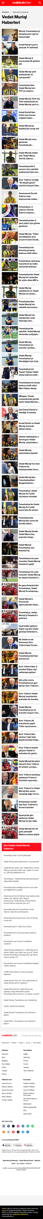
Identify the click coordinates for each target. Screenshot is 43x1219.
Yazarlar (26, 1067)
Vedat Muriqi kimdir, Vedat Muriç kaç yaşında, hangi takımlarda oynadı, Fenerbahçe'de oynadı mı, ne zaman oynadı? (21, 991)
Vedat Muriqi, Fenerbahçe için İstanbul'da (20, 1000)
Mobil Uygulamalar (30, 1107)
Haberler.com (7, 1079)
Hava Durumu (7, 1083)
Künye (28, 1043)
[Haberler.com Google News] (4, 1126)
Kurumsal (27, 1079)
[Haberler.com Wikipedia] (8, 1132)
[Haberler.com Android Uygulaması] (17, 1145)
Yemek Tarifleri (7, 1100)
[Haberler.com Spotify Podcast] (32, 1126)
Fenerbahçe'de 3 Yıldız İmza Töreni (18, 926)
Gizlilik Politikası (29, 1087)
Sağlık (25, 1054)
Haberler (5, 1050)
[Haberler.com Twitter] (13, 1126)
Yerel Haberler (28, 1071)
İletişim (21, 1043)
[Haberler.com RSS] (4, 1132)
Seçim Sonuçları (7, 1090)
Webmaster (27, 1104)
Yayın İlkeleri (37, 1043)
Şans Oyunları (7, 1093)
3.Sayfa (4, 1071)
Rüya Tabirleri (7, 1097)
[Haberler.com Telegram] (23, 1132)
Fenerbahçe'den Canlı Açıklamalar (17, 855)
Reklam (14, 1043)
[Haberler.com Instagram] (18, 1126)
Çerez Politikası (28, 1090)
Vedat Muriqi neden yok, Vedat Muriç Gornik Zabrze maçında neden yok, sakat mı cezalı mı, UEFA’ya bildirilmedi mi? (21, 870)
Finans (25, 1061)
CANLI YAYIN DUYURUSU (14, 1006)
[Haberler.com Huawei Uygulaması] (28, 1145)
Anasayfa (5, 12)
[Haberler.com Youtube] (13, 1132)
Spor (3, 1057)
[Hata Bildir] (22, 1168)
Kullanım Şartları (29, 1083)
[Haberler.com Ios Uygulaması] (7, 1145)
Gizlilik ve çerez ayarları (10, 1168)
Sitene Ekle (27, 1114)
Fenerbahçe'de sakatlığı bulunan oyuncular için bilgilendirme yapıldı (21, 888)
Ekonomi (5, 1054)
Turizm (25, 1064)
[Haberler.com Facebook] (8, 1126)
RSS (24, 1110)
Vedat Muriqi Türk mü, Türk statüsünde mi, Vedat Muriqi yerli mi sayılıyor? (21, 981)
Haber (13, 1163)
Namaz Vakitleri (7, 1087)
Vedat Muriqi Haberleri (21, 12)
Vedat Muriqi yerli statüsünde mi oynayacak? (21, 861)
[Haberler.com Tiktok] (18, 1132)
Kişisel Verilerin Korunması (28, 1094)
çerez (4, 1210)
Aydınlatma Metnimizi (20, 1214)
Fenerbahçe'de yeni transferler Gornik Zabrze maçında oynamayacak (19, 910)
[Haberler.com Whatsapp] (28, 1126)
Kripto (4, 1067)
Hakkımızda (5, 1043)
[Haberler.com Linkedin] (23, 1126)
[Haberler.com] (9, 1036)
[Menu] (3, 2)
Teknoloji (26, 1057)
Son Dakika (6, 1064)
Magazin (5, 1061)
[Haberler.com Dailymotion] (28, 1132)
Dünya (4, 1074)
